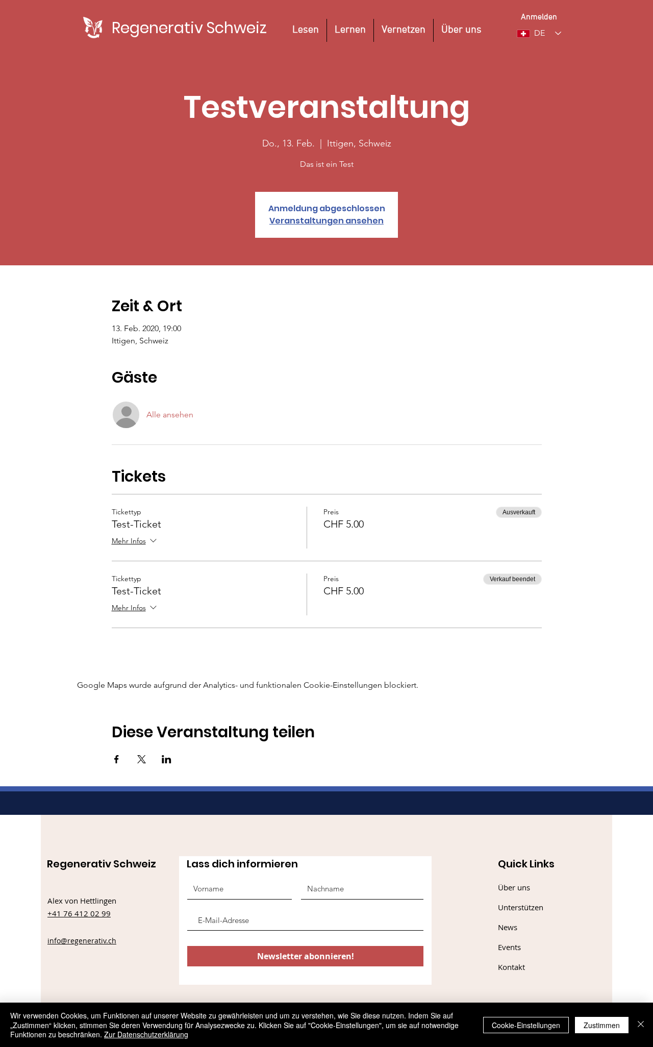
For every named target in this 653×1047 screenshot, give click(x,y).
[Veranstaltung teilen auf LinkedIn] (166, 759)
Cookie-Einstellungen (526, 1025)
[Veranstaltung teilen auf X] (141, 759)
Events (509, 947)
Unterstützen (520, 907)
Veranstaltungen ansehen (326, 221)
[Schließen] (641, 1025)
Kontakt (511, 967)
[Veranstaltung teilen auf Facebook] (116, 759)
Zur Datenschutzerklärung (146, 1034)
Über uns (514, 887)
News (507, 927)
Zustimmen (602, 1025)
